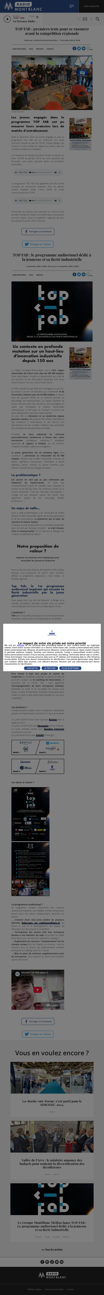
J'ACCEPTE (32, 668)
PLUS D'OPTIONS (70, 668)
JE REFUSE (50, 668)
